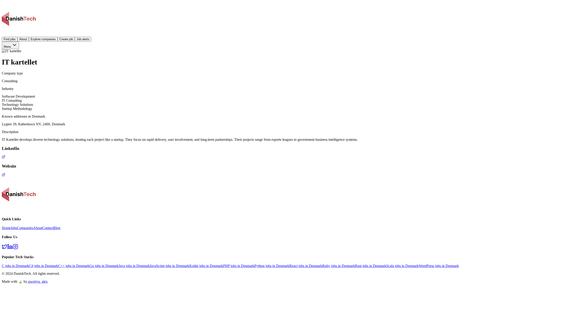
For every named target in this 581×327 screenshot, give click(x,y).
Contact (47, 228)
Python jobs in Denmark (271, 266)
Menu (8, 46)
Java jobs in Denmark (134, 266)
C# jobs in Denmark (43, 266)
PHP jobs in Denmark (238, 266)
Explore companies (43, 39)
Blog (56, 228)
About (23, 39)
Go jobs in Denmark (104, 266)
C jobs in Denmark (15, 266)
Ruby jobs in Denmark (338, 266)
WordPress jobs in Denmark (439, 266)
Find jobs (10, 39)
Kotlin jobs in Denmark (206, 266)
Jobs (14, 228)
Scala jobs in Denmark (402, 266)
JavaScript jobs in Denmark (169, 266)
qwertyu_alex (38, 281)
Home (6, 228)
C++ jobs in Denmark (73, 266)
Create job (66, 39)
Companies (25, 228)
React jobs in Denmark (305, 266)
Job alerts (82, 39)
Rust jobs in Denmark (370, 266)
